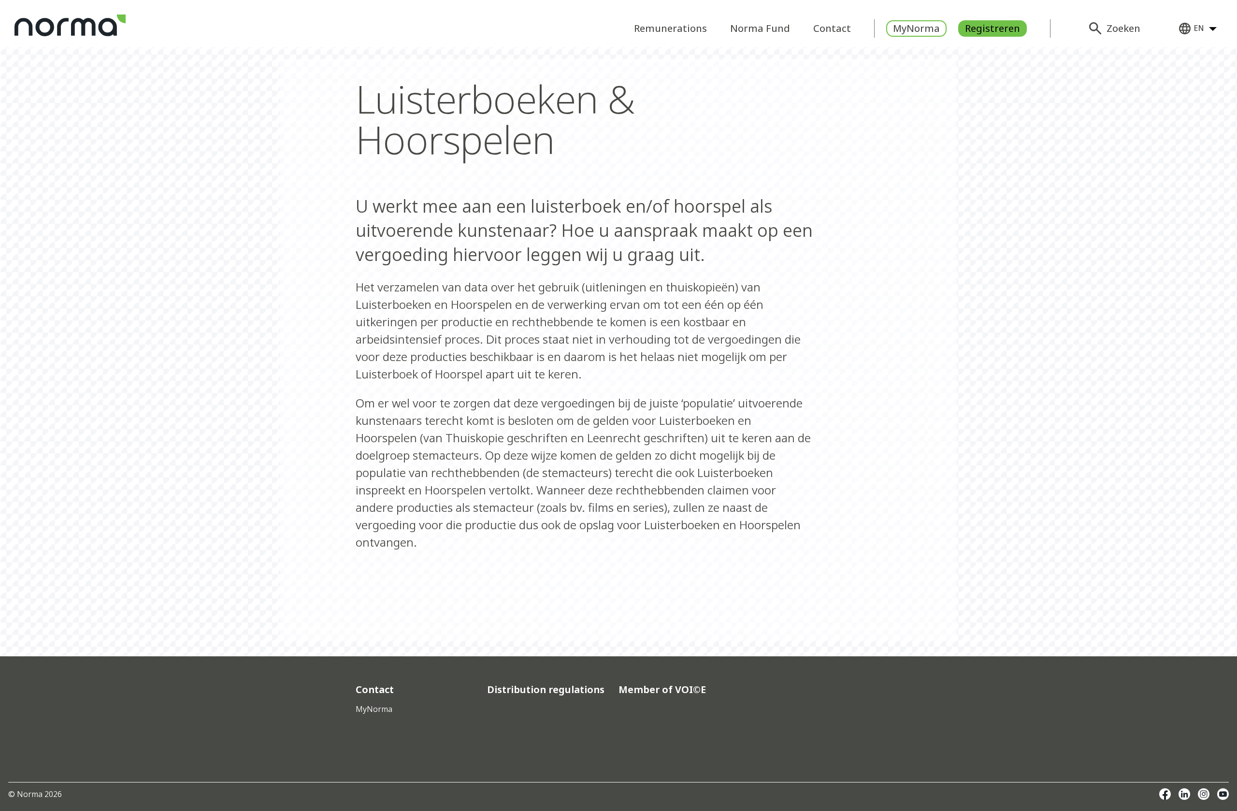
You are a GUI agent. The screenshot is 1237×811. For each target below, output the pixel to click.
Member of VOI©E (662, 689)
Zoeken (1123, 28)
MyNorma (916, 28)
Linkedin (1184, 794)
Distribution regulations (545, 689)
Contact (832, 28)
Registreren (992, 28)
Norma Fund (760, 28)
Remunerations (670, 28)
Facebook (1165, 794)
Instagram (1203, 794)
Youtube (1223, 794)
